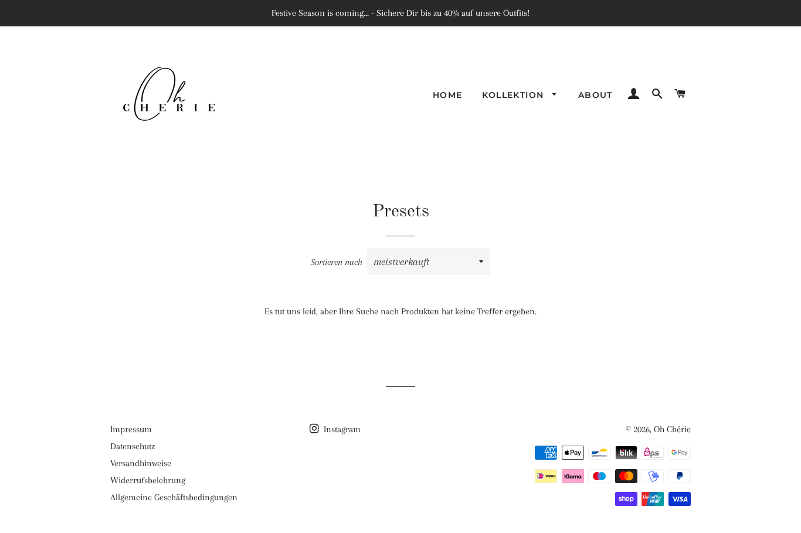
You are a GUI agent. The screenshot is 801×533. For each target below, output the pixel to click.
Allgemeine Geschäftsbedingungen (173, 497)
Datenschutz (132, 446)
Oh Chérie (672, 429)
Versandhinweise (140, 463)
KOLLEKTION (514, 95)
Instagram (341, 429)
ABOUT (595, 95)
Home (448, 95)
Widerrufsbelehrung (147, 480)
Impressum (131, 429)
